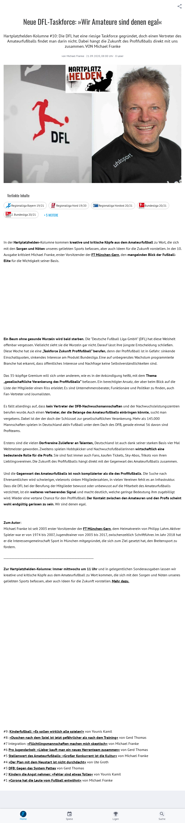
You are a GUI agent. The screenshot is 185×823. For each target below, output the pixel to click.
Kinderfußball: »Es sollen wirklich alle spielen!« (46, 731)
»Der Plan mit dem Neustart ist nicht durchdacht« (47, 762)
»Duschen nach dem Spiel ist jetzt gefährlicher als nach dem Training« (63, 737)
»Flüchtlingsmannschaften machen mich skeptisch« (67, 743)
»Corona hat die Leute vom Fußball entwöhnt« (45, 780)
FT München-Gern (97, 528)
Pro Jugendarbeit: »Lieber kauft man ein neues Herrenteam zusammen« (64, 749)
